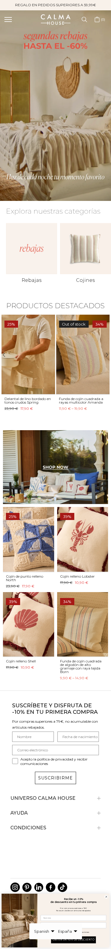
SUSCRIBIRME (55, 778)
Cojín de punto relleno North (24, 578)
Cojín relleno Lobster (77, 576)
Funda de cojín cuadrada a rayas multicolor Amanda (81, 400)
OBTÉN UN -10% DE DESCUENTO (73, 939)
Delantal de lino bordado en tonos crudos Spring (27, 400)
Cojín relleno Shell (21, 661)
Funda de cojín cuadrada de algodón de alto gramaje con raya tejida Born (81, 666)
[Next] (104, 354)
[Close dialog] (106, 897)
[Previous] (6, 354)
